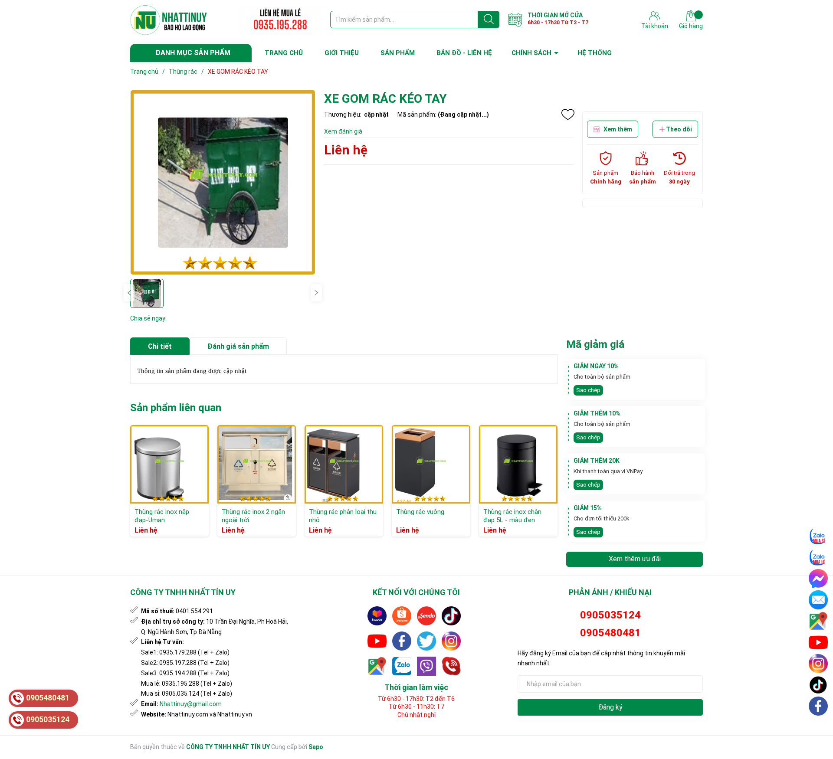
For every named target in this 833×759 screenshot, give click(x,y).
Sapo (315, 746)
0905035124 (610, 615)
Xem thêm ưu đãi (635, 559)
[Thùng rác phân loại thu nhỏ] (344, 464)
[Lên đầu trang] (818, 726)
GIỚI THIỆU (342, 53)
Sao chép (588, 390)
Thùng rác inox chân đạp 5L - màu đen (512, 516)
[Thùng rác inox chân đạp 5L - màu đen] (518, 464)
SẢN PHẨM (397, 53)
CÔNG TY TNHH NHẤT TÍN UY (228, 746)
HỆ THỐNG (594, 53)
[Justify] (488, 19)
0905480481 (610, 633)
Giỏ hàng (691, 26)
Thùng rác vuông (420, 512)
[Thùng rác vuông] (431, 464)
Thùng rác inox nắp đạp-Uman (161, 516)
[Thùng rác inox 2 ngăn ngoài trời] (256, 464)
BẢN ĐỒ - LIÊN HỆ (464, 53)
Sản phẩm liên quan (175, 408)
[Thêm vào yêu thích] (568, 114)
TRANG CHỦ (284, 53)
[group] (222, 182)
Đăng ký (610, 707)
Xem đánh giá (343, 131)
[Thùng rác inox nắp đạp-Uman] (169, 464)
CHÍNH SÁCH (531, 53)
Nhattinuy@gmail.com (191, 703)
